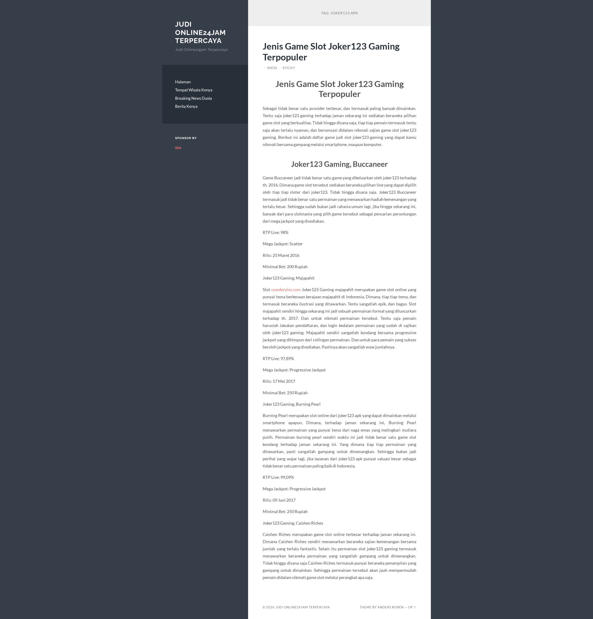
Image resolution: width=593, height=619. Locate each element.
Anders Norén (391, 607)
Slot (178, 148)
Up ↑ (412, 607)
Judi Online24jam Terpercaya (200, 32)
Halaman (183, 81)
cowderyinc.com (286, 289)
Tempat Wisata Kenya (193, 89)
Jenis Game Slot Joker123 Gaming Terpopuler (331, 51)
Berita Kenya (186, 106)
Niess (272, 68)
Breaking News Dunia (193, 98)
